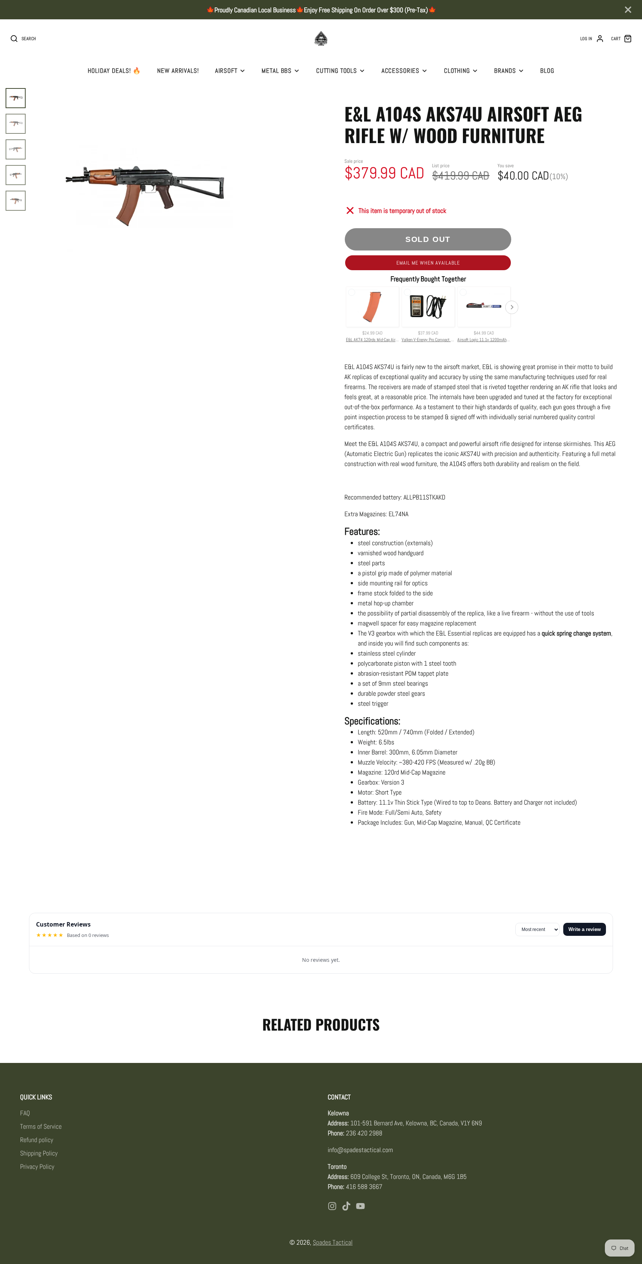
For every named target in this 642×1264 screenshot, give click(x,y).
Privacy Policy (37, 1166)
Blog (547, 71)
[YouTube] (360, 1206)
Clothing (457, 71)
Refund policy (36, 1139)
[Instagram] (332, 1206)
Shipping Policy (39, 1153)
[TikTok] (346, 1206)
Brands (505, 71)
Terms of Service (41, 1126)
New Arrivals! (178, 71)
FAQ (25, 1113)
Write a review (584, 929)
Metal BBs (277, 71)
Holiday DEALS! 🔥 (114, 71)
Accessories (401, 71)
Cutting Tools (336, 71)
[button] (428, 263)
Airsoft (226, 71)
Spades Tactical (333, 1242)
